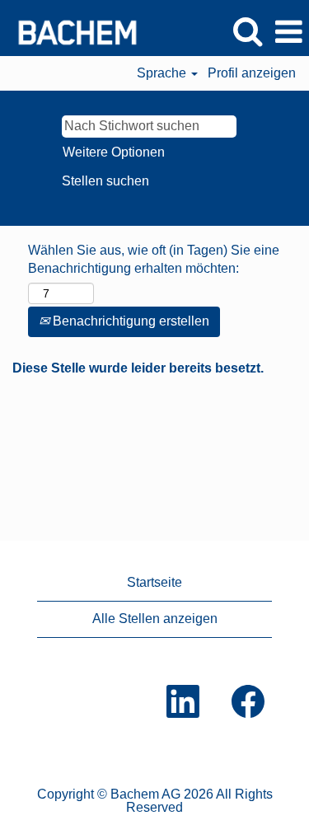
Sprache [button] (163, 73)
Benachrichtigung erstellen (129, 321)
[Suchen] (247, 31)
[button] (288, 32)
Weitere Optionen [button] (114, 152)
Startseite (154, 582)
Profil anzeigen (252, 73)
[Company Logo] (71, 31)
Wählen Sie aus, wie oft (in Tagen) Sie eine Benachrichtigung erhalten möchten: (153, 259)
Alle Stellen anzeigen (155, 619)
